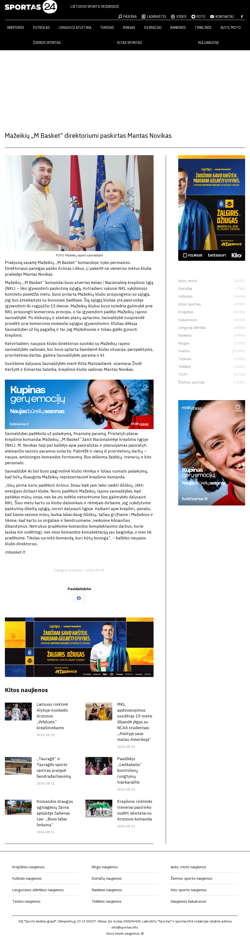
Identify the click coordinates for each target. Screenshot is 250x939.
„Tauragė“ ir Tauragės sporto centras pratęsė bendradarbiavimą (54, 767)
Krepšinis (76, 570)
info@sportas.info (125, 927)
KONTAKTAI (225, 16)
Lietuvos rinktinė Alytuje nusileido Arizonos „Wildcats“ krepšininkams (52, 716)
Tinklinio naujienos (107, 901)
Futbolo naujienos (27, 878)
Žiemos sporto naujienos (191, 878)
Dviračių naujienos (107, 878)
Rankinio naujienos (107, 889)
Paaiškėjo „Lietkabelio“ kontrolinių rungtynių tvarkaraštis (129, 770)
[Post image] (18, 711)
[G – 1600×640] (79, 675)
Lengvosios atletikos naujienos (38, 889)
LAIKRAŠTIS (156, 16)
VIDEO (181, 16)
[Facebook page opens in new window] (242, 16)
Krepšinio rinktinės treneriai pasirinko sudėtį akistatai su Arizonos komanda (134, 810)
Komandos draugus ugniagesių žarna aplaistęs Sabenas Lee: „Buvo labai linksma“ (55, 813)
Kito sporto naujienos (189, 889)
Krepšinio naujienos (28, 866)
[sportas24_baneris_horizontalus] (79, 427)
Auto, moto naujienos (188, 866)
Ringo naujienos (105, 866)
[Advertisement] (125, 87)
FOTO (201, 16)
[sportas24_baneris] (211, 504)
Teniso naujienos (26, 901)
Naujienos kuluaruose (188, 901)
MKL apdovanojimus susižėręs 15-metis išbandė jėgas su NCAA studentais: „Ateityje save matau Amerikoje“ (134, 722)
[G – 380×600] (211, 259)
